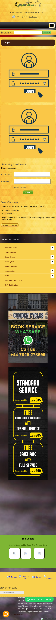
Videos (24, 609)
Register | (19, 12)
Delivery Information (36, 606)
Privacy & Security (23, 600)
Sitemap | (46, 611)
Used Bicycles (37, 603)
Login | (12, 12)
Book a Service (22, 611)
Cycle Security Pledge (35, 611)
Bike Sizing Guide (45, 609)
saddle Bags (26, 545)
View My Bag (33, 17)
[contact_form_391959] (6, 614)
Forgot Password (20, 187)
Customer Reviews (33, 609)
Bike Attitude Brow (39, 545)
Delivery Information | (31, 12)
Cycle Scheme (47, 603)
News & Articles (48, 606)
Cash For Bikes (22, 603)
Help (41, 12)
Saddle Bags (14, 545)
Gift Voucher (21, 597)
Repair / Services (23, 606)
